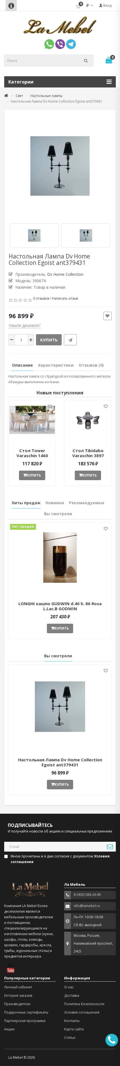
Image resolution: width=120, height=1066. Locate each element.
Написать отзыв (65, 298)
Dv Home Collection (65, 274)
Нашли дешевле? (24, 325)
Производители (17, 1004)
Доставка (71, 995)
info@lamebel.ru (87, 905)
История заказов (18, 995)
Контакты (72, 1020)
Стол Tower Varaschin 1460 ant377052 (32, 455)
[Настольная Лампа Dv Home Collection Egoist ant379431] (60, 166)
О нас (69, 987)
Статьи (69, 1037)
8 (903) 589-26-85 (87, 894)
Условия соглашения (81, 1012)
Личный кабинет (18, 987)
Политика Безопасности (84, 1004)
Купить (48, 340)
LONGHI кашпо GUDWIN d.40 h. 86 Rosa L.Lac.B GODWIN (60, 606)
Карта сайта (74, 1029)
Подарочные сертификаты (26, 1012)
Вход (106, 5)
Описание (22, 365)
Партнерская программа (24, 1020)
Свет (19, 95)
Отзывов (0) (91, 365)
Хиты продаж (26, 502)
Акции (9, 1029)
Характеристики (56, 365)
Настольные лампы (46, 95)
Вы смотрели (58, 513)
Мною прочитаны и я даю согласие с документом (60, 859)
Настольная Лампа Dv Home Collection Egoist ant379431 (60, 762)
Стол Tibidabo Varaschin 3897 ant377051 (88, 455)
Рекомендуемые (86, 502)
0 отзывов (41, 298)
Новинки (54, 502)
